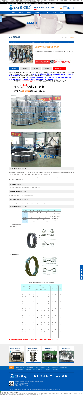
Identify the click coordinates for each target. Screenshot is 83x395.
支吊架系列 (69, 42)
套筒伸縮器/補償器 (27, 369)
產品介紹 (14, 68)
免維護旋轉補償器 (30, 367)
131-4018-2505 (81, 269)
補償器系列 (42, 42)
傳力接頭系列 (51, 42)
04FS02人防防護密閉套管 (41, 367)
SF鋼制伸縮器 (55, 369)
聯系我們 (62, 12)
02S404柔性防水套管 (52, 367)
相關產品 (25, 68)
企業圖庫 (54, 12)
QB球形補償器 (19, 369)
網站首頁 (13, 12)
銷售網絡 (32, 381)
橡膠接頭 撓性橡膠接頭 (20, 367)
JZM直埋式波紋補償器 (37, 369)
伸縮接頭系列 (33, 42)
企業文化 (42, 381)
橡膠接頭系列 (72, 37)
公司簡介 (22, 381)
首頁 (62, 37)
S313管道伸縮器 (47, 369)
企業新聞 (45, 12)
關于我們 (21, 12)
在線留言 (81, 278)
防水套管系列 (23, 42)
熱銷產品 (37, 12)
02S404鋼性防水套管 (63, 367)
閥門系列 (60, 42)
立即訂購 (47, 68)
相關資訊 (36, 68)
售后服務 (27, 381)
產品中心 (29, 12)
